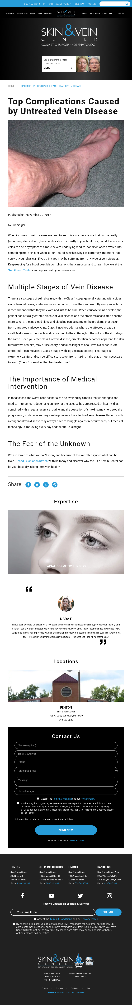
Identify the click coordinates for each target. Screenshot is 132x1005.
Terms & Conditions (62, 798)
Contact (122, 14)
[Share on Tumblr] (46, 484)
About (104, 14)
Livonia (73, 867)
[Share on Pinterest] (55, 484)
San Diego (104, 867)
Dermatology (23, 14)
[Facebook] (22, 897)
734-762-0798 (81, 883)
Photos (97, 14)
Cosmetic (10, 14)
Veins (32, 14)
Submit (108, 912)
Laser (39, 14)
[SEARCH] (127, 3)
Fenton (15, 867)
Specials (113, 14)
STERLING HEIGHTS (51, 867)
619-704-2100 (110, 883)
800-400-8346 (32, 3)
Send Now (66, 830)
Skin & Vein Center (20, 270)
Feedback (75, 988)
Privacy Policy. (87, 798)
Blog (88, 988)
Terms (81, 840)
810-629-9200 (23, 883)
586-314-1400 (52, 883)
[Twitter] (80, 897)
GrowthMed (80, 976)
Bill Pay (80, 3)
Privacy (73, 840)
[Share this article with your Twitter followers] (37, 484)
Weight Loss (87, 14)
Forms (92, 3)
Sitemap (59, 988)
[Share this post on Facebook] (28, 484)
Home (11, 85)
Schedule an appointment (32, 461)
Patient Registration (57, 3)
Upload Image (26, 791)
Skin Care (48, 14)
